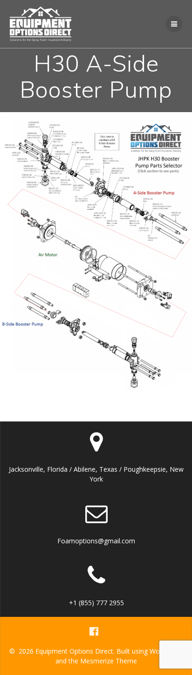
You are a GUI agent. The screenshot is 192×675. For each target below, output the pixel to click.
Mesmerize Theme (108, 660)
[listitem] (98, 200)
